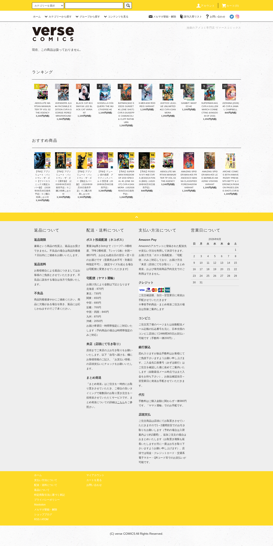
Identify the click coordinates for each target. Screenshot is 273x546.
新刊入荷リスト (193, 16)
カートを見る (94, 480)
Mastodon (40, 504)
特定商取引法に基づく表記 (49, 494)
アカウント (208, 5)
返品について (41, 489)
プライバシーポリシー (47, 499)
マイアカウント (95, 475)
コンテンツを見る (118, 16)
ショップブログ (43, 514)
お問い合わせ (217, 16)
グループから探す (90, 16)
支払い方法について (45, 480)
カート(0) (233, 5)
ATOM (44, 519)
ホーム (37, 16)
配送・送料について (45, 485)
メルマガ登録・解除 (164, 16)
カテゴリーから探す (60, 16)
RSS (36, 519)
